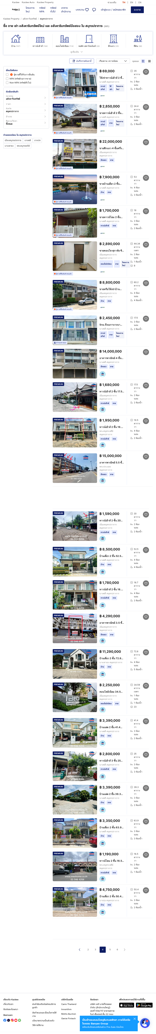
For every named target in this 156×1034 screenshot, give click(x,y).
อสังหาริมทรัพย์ (30, 18)
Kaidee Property (45, 2)
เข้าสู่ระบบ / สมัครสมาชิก (113, 9)
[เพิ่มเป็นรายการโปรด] (146, 72)
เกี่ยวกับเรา (8, 1004)
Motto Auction (68, 1014)
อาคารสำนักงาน (66, 9)
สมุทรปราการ (46, 18)
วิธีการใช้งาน (38, 1025)
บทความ (80, 9)
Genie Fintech (68, 1018)
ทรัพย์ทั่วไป (53, 9)
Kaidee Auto (28, 2)
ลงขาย (137, 9)
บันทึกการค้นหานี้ (83, 61)
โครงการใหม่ (30, 9)
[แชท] (94, 10)
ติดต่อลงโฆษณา (10, 1009)
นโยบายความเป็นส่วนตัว (43, 1020)
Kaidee (15, 2)
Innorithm (66, 1009)
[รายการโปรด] (87, 10)
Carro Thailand (68, 1004)
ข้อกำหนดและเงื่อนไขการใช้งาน (44, 1014)
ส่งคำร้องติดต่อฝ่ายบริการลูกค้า (44, 1006)
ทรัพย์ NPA (42, 9)
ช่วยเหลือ (112, 2)
